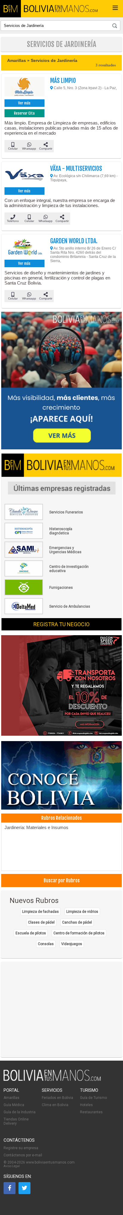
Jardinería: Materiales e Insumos (36, 827)
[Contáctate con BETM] (61, 381)
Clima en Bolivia (55, 1105)
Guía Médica (14, 1105)
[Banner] (61, 686)
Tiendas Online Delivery (16, 1121)
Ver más (24, 103)
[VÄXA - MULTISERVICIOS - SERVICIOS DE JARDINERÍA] (24, 175)
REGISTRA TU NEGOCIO (61, 624)
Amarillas (11, 1098)
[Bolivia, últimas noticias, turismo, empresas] (52, 1080)
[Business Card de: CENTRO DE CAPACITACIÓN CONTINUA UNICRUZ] (47, 575)
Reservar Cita (24, 113)
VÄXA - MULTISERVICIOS (76, 168)
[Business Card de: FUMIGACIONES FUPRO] (47, 594)
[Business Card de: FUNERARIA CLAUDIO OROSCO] (47, 519)
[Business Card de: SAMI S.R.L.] (47, 556)
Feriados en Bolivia (57, 1098)
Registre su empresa (21, 1148)
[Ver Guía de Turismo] (61, 775)
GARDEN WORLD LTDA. (73, 241)
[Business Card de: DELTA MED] (47, 613)
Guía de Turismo (93, 1098)
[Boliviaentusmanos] (10, 8)
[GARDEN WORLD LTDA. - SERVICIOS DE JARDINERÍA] (24, 247)
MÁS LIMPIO (63, 80)
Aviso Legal (12, 1166)
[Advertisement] (61, 1009)
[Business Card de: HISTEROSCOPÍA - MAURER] (47, 538)
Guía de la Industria (20, 1112)
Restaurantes (91, 1112)
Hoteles (86, 1105)
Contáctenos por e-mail (23, 1155)
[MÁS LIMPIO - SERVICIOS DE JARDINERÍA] (24, 87)
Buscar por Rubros (62, 881)
